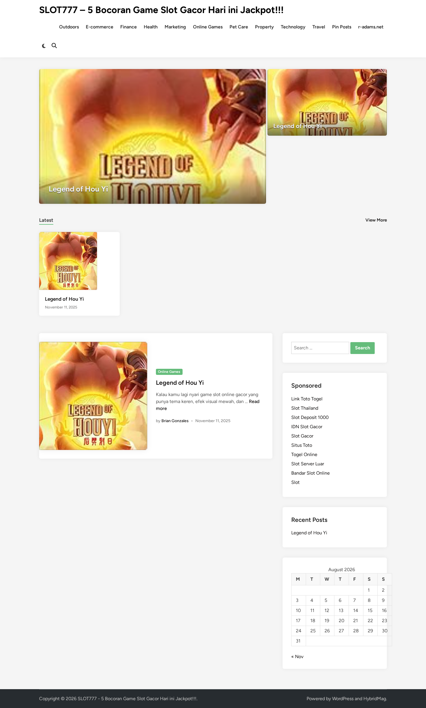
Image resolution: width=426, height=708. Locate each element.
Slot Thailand (304, 408)
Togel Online (304, 454)
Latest (46, 220)
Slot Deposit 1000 (310, 417)
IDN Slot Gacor (306, 426)
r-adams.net (370, 27)
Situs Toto (301, 445)
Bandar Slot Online (310, 473)
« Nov (297, 656)
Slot (295, 482)
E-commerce (99, 27)
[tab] (46, 219)
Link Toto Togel (307, 399)
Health (151, 27)
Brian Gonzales (175, 420)
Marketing (175, 27)
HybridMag (374, 698)
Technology (293, 27)
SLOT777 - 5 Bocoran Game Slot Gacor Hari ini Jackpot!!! (137, 698)
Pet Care (239, 27)
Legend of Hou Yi (64, 299)
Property (264, 27)
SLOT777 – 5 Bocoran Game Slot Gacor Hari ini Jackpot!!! (161, 9)
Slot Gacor (302, 436)
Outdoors (69, 27)
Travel (318, 27)
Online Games (208, 27)
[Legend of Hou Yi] (152, 136)
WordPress (343, 698)
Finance (128, 27)
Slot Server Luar (307, 463)
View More (376, 220)
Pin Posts (341, 27)
